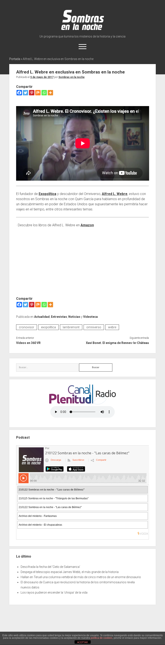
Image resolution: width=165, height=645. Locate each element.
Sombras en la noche (71, 77)
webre (112, 327)
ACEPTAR (82, 642)
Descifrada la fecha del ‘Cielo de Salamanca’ (50, 566)
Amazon (87, 225)
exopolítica (48, 327)
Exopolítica (47, 194)
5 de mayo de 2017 (41, 77)
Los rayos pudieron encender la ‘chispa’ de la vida (54, 592)
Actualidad (42, 316)
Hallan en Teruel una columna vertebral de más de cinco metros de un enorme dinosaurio (81, 577)
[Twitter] (25, 92)
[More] (50, 92)
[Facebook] (19, 92)
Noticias (74, 316)
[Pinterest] (31, 92)
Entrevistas (59, 316)
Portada (14, 59)
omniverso (93, 327)
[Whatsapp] (44, 92)
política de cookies (101, 637)
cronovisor (26, 327)
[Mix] (38, 92)
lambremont (71, 327)
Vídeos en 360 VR (28, 343)
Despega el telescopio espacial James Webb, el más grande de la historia (70, 572)
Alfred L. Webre (114, 194)
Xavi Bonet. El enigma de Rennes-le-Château (117, 343)
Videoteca (90, 316)
